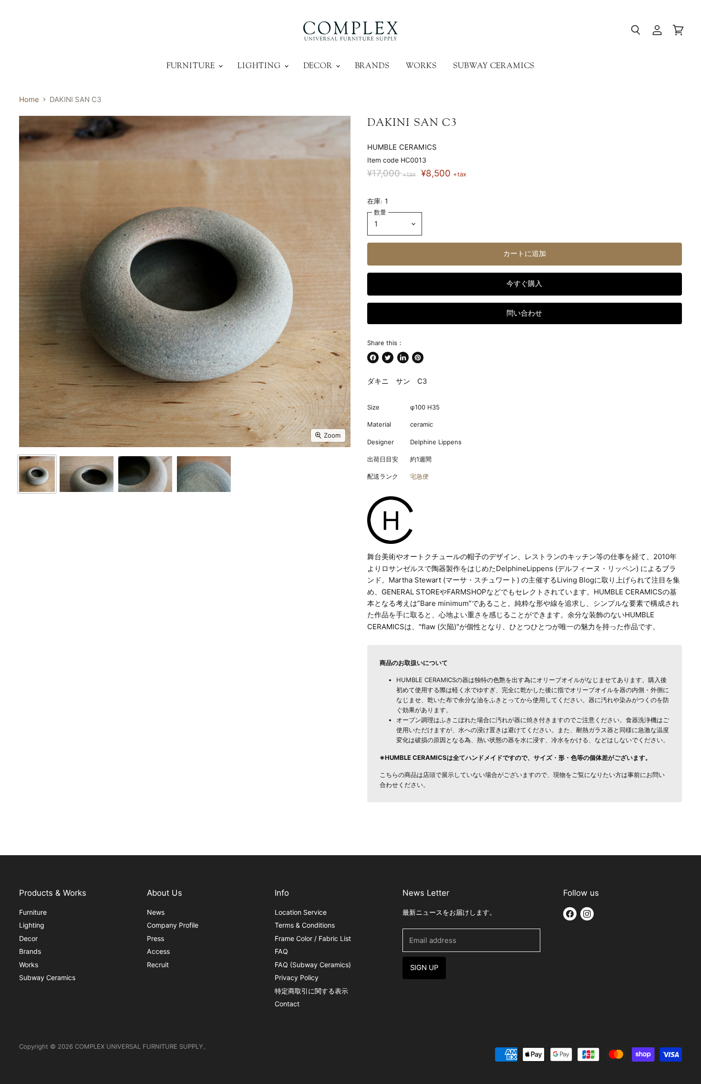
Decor (319, 65)
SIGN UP (424, 967)
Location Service (301, 912)
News (156, 912)
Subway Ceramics (494, 65)
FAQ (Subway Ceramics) (313, 965)
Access (158, 951)
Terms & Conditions (305, 925)
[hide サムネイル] (37, 474)
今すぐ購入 (524, 283)
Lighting (260, 65)
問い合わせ (524, 313)
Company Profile (172, 925)
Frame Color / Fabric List (313, 938)
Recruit (158, 965)
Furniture (191, 65)
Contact (287, 1004)
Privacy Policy (297, 977)
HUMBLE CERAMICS (402, 147)
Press (155, 938)
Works (421, 65)
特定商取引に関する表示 (311, 991)
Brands (372, 65)
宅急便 (419, 476)
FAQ (281, 951)
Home (29, 99)
